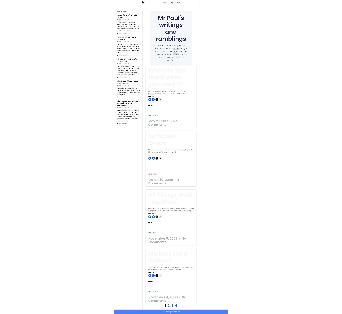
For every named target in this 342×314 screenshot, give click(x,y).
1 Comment (121, 97)
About (178, 3)
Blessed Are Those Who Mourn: (127, 16)
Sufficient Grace (162, 139)
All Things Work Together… (170, 198)
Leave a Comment (123, 33)
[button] (199, 3)
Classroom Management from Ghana (127, 82)
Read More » (153, 115)
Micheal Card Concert (167, 257)
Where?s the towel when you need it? (166, 77)
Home (165, 3)
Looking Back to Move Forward (126, 38)
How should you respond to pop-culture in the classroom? (129, 103)
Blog (171, 3)
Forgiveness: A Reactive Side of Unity (127, 60)
